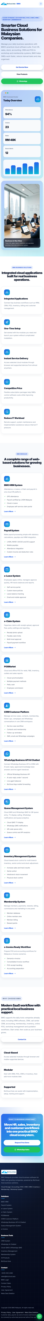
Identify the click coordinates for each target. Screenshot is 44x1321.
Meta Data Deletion (8, 1293)
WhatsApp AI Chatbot (8, 1244)
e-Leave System (6, 1209)
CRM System (5, 1241)
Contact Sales (6, 1283)
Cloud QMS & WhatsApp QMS (11, 1248)
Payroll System (6, 1205)
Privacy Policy (6, 1287)
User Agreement (7, 1290)
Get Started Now (22, 67)
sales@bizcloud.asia (8, 1276)
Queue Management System (11, 1226)
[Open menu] (41, 4)
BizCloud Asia (6, 1261)
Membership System (8, 1254)
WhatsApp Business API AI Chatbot (13, 1222)
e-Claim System (6, 1212)
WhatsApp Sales (23, 1150)
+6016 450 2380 (7, 1273)
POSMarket (5, 1215)
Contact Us (22, 1039)
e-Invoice (4, 1229)
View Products (22, 74)
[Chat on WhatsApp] (39, 1316)
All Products (5, 1258)
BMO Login (5, 1280)
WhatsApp (23, 81)
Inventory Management (9, 1251)
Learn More (8, 511)
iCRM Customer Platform (9, 1219)
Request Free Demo (22, 1143)
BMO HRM (4, 1202)
